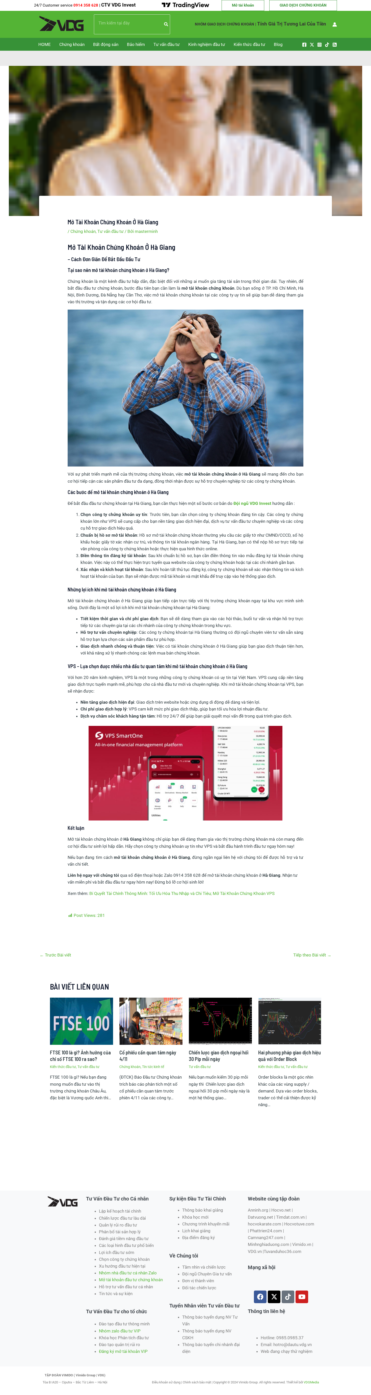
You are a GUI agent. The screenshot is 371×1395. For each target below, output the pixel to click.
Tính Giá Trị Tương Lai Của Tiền (291, 24)
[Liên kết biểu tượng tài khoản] (334, 24)
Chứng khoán (72, 44)
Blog (278, 44)
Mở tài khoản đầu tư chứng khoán (131, 1279)
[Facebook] (304, 44)
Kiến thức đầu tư (249, 44)
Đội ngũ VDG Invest (252, 503)
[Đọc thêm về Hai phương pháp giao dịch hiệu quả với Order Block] (289, 1020)
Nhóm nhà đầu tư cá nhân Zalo (128, 1272)
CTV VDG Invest (118, 5)
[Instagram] (319, 44)
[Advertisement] (136, 1172)
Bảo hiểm (136, 44)
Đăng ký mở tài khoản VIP (123, 1351)
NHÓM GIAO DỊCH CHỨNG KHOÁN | (225, 24)
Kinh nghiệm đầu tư (206, 44)
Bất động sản (105, 44)
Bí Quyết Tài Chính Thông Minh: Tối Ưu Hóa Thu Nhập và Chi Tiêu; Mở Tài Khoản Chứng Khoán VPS (182, 893)
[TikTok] (327, 44)
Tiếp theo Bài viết (312, 955)
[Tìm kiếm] (166, 24)
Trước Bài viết (55, 955)
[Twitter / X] (312, 44)
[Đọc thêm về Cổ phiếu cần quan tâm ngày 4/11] (150, 1020)
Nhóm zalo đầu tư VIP (120, 1330)
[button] (243, 5)
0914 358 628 (86, 5)
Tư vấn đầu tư (166, 44)
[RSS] (334, 44)
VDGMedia (311, 1382)
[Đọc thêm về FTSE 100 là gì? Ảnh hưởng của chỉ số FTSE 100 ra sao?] (81, 1020)
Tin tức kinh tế (153, 1067)
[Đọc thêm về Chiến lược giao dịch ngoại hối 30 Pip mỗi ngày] (220, 1020)
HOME (44, 44)
